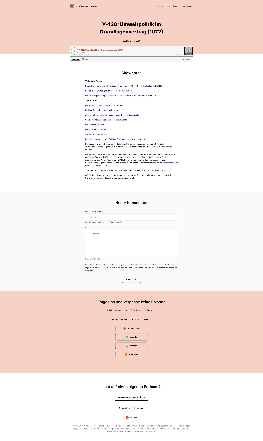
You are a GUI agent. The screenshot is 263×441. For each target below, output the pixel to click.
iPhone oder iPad (119, 319)
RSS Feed (133, 354)
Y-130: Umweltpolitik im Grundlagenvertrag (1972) (101, 50)
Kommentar (89, 228)
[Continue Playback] (74, 51)
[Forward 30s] (89, 54)
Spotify (133, 337)
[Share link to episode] (182, 54)
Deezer (133, 346)
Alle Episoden (173, 6)
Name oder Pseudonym (93, 211)
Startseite (159, 6)
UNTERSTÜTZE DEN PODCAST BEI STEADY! (104, 105)
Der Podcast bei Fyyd (94, 125)
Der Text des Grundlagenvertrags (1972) (102, 91)
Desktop (146, 319)
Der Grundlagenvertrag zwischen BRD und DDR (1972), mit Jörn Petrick (116, 96)
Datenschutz (124, 408)
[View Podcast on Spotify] (83, 59)
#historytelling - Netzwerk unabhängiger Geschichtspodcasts (112, 115)
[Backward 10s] (87, 54)
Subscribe (76, 59)
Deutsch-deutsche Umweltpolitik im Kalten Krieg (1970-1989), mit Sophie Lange (120, 86)
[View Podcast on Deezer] (86, 59)
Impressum (139, 408)
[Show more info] (180, 54)
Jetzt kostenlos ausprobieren (131, 397)
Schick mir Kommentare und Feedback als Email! (106, 120)
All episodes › (186, 59)
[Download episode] (177, 54)
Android (135, 319)
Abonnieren (188, 6)
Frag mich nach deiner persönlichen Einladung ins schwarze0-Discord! (116, 139)
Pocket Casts (134, 328)
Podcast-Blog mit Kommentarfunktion (101, 110)
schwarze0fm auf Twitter (96, 134)
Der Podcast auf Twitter (95, 129)
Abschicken (131, 279)
